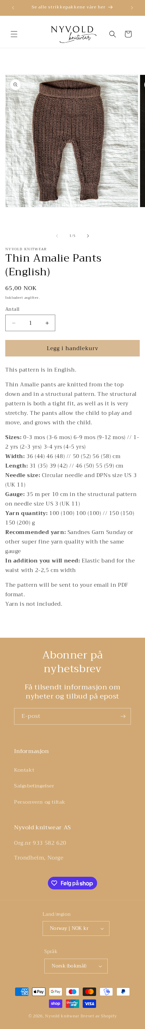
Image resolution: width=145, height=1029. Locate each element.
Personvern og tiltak (39, 802)
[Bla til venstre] (57, 236)
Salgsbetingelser (34, 786)
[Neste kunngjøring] (132, 7)
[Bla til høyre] (88, 236)
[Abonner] (123, 716)
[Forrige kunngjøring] (13, 7)
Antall (12, 309)
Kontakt (24, 770)
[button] (14, 34)
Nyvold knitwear (62, 1016)
